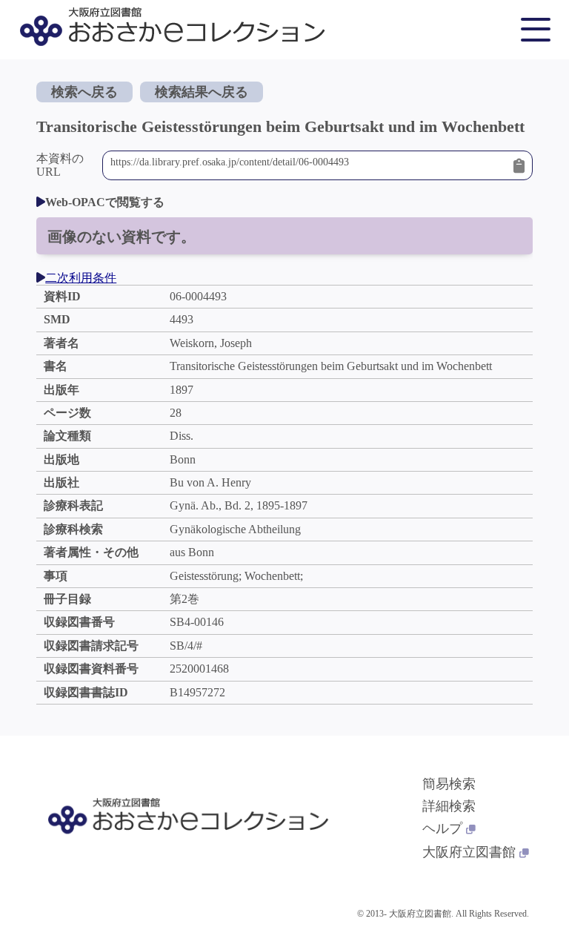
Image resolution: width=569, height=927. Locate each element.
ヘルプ (442, 828)
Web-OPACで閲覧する (104, 202)
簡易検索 (449, 783)
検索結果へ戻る (201, 92)
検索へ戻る (84, 92)
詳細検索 (449, 806)
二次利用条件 (80, 277)
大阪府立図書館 (469, 852)
